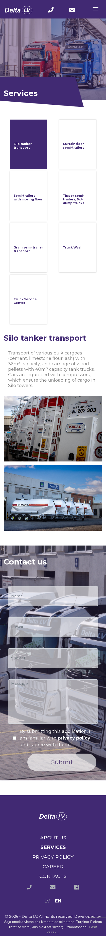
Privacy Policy (53, 857)
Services (53, 847)
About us (53, 838)
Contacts (53, 876)
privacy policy (74, 738)
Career (53, 866)
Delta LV (29, 916)
